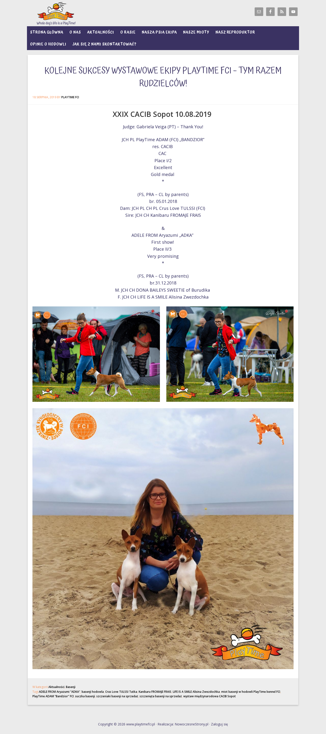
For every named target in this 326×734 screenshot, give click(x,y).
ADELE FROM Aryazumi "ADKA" (59, 692)
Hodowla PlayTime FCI (70, 13)
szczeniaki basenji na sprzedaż (117, 696)
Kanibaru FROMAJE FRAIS (155, 692)
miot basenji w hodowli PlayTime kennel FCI (250, 692)
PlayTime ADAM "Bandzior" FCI (53, 696)
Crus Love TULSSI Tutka (121, 692)
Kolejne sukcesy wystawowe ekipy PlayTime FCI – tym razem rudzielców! (163, 77)
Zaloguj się (219, 724)
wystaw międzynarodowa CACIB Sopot (209, 696)
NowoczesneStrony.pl (191, 724)
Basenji (70, 687)
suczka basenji (85, 696)
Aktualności (56, 687)
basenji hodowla (93, 692)
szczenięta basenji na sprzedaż (161, 696)
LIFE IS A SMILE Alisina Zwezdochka (196, 692)
